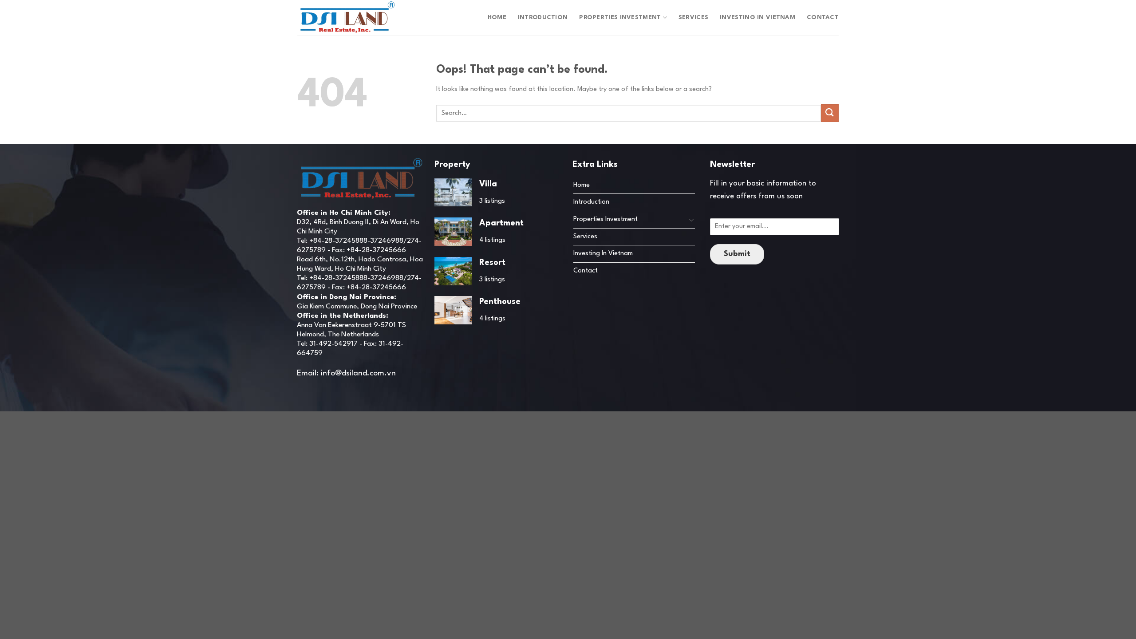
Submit (737, 254)
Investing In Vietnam (757, 17)
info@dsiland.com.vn (358, 373)
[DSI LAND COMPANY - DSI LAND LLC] (347, 17)
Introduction (543, 17)
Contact (823, 17)
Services (693, 17)
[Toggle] (691, 219)
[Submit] (830, 113)
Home (497, 17)
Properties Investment (620, 17)
